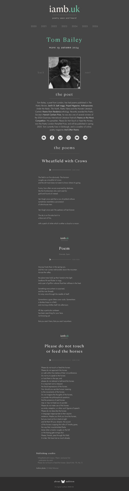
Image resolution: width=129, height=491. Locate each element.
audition (70, 481)
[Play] (50, 170)
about (57, 481)
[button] (33, 26)
